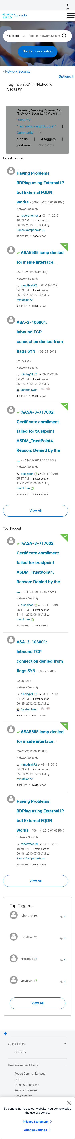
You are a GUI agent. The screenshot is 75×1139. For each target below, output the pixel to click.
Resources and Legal (23, 1065)
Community (25, 132)
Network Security (17, 71)
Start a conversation (37, 51)
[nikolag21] (25, 963)
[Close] (69, 1103)
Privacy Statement (35, 1121)
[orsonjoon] (25, 984)
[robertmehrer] (25, 920)
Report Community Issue (29, 1074)
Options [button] (65, 76)
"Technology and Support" (36, 126)
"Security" (24, 120)
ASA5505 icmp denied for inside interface (40, 262)
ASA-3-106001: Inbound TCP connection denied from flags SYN (40, 342)
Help (17, 1079)
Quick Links (16, 1044)
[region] (37, 1118)
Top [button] (5, 1033)
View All (36, 511)
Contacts (20, 1052)
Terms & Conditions (26, 1085)
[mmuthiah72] (25, 941)
